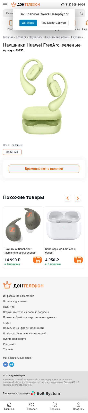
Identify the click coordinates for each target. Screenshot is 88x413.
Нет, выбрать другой (53, 22)
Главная (9, 409)
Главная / (9, 37)
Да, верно (28, 22)
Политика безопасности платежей (24, 333)
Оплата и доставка (15, 301)
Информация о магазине (18, 295)
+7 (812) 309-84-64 (73, 4)
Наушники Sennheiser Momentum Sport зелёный (20, 250)
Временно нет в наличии (44, 169)
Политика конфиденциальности (23, 328)
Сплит (7, 322)
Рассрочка (9, 344)
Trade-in (8, 349)
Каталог (21, 37)
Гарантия (9, 306)
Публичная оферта (14, 338)
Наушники (35, 37)
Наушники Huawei (57, 37)
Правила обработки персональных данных (30, 317)
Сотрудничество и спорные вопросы (26, 312)
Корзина (55, 409)
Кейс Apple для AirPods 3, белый (60, 250)
